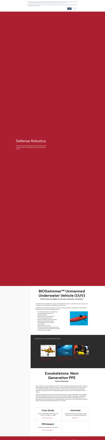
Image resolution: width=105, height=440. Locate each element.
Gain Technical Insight (47, 430)
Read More (74, 418)
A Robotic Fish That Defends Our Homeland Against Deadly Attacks (64, 359)
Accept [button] (69, 8)
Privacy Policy (63, 2)
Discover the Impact (47, 418)
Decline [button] (74, 8)
